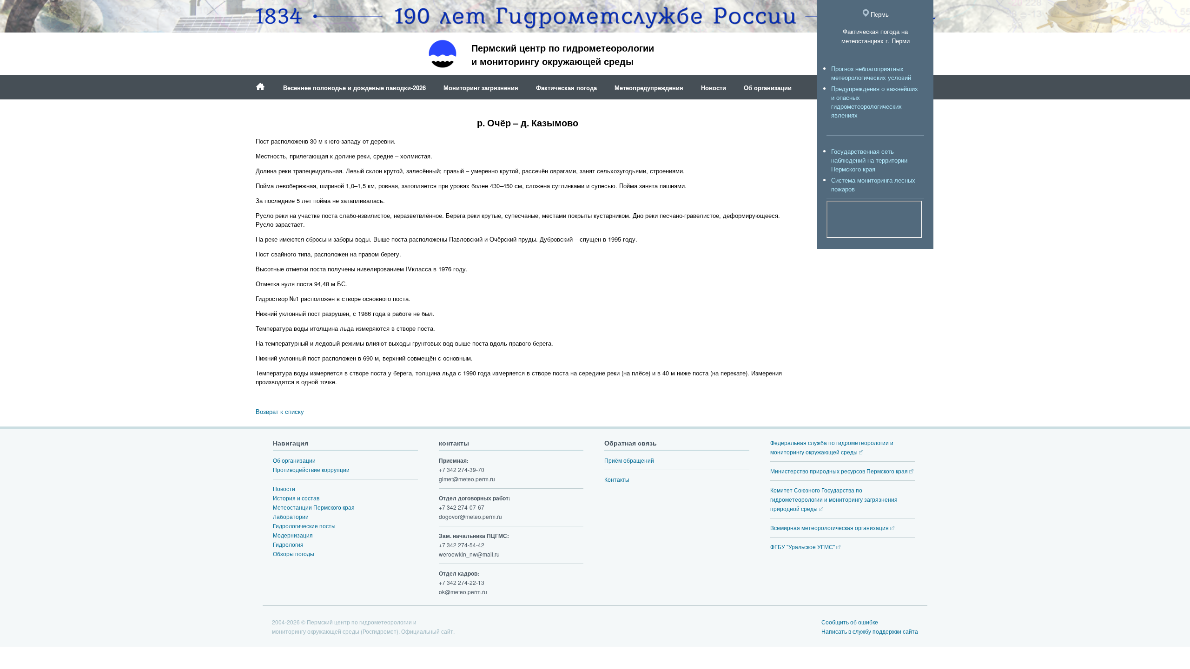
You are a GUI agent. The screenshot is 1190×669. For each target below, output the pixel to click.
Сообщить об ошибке (849, 622)
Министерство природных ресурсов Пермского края (839, 471)
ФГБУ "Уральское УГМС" (803, 547)
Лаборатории (291, 516)
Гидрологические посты (304, 526)
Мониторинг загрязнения (480, 87)
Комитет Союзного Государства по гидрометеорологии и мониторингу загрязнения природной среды (834, 499)
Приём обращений (629, 460)
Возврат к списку (280, 411)
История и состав (296, 498)
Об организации (768, 87)
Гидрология (288, 544)
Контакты (616, 479)
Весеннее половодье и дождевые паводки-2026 (354, 87)
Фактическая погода (566, 87)
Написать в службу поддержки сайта (869, 631)
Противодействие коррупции (311, 469)
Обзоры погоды (293, 554)
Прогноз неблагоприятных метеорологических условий (871, 73)
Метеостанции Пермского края (314, 507)
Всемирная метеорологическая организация (830, 527)
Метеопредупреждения (649, 87)
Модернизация (293, 535)
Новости (713, 87)
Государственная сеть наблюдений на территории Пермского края (869, 160)
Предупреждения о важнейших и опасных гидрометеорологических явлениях (874, 101)
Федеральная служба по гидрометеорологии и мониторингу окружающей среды (831, 447)
